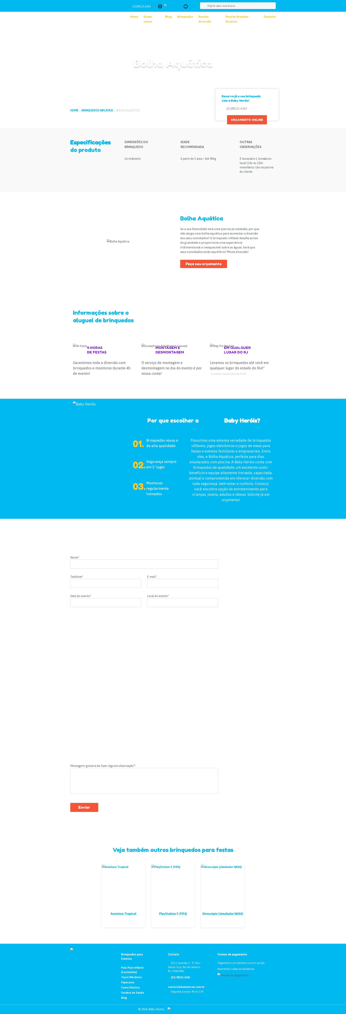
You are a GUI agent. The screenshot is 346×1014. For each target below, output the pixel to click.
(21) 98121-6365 (180, 977)
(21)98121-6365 (141, 6)
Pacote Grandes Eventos (237, 19)
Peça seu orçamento (204, 264)
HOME (74, 110)
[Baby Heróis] (94, 14)
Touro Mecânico (131, 977)
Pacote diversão (204, 19)
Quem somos (147, 19)
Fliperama (127, 982)
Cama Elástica (130, 987)
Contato (270, 16)
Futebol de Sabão (132, 992)
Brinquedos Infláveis (97, 110)
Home (134, 16)
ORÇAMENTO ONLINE (247, 119)
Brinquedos (185, 16)
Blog (168, 16)
